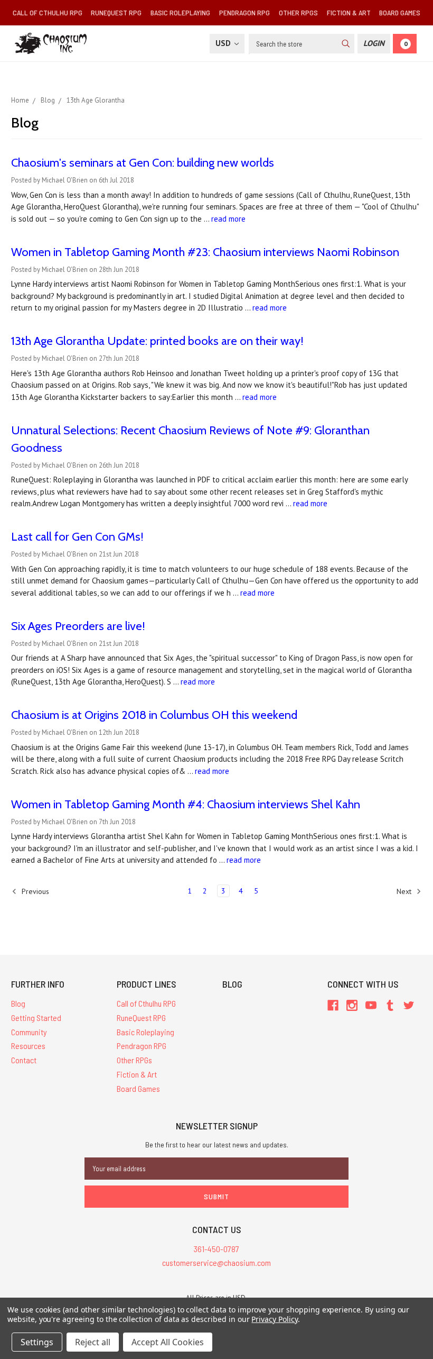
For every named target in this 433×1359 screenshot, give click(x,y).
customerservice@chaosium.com (216, 1262)
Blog (18, 1003)
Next (405, 891)
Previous (34, 891)
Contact (23, 1060)
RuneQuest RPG (116, 12)
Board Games (399, 12)
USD (224, 43)
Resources (28, 1046)
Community (29, 1032)
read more (228, 219)
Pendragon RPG (244, 12)
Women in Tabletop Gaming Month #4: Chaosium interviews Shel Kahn (185, 804)
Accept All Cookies (167, 1342)
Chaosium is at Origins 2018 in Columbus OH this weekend (154, 715)
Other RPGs (298, 12)
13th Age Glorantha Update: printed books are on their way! (157, 341)
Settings (37, 1342)
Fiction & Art (349, 12)
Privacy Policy (274, 1319)
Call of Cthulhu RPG (47, 12)
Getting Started (36, 1018)
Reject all (92, 1342)
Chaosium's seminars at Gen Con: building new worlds (142, 163)
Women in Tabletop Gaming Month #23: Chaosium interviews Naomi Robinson (205, 252)
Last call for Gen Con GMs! (77, 537)
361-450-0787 (216, 1249)
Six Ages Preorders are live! (78, 626)
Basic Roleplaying (180, 12)
